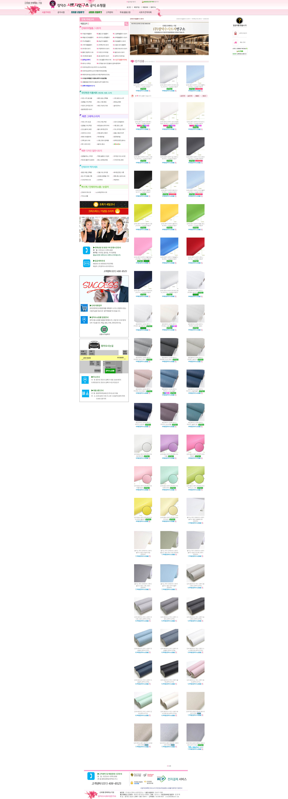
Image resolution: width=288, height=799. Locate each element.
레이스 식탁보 (86, 63)
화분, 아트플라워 (86, 137)
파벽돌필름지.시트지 (120, 37)
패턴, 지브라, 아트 (102, 105)
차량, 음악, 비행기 (102, 133)
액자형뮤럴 (100, 137)
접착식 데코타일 (118, 56)
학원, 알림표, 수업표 (103, 156)
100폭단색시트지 (103, 45)
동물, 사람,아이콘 (118, 133)
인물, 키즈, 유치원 (102, 172)
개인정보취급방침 (161, 788)
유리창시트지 (85, 48)
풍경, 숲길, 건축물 (102, 98)
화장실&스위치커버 (103, 125)
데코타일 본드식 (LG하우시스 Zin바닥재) (93, 67)
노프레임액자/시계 (101, 192)
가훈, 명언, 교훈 (118, 125)
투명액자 (116, 180)
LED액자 (100, 180)
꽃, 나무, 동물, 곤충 (86, 176)
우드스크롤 (84, 196)
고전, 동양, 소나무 (118, 98)
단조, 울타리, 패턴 (86, 129)
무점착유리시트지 (103, 48)
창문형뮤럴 (116, 137)
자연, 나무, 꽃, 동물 (86, 98)
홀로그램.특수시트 (87, 52)
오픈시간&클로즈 (118, 122)
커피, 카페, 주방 (101, 122)
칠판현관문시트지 (86, 109)
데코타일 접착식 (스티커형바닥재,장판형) (94, 71)
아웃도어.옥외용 (102, 52)
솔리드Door (116, 105)
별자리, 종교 (101, 144)
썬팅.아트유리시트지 (120, 48)
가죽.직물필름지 (86, 45)
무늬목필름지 (85, 41)
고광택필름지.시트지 (120, 34)
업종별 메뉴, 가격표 (87, 156)
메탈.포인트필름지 (87, 37)
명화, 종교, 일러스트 (119, 176)
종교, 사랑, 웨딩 (101, 102)
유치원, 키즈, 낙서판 (119, 156)
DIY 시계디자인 (85, 144)
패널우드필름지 (102, 41)
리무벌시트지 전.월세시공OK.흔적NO (108, 63)
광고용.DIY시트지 (103, 56)
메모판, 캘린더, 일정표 (87, 160)
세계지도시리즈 (86, 133)
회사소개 (153, 788)
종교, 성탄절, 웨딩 (102, 160)
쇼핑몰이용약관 (172, 788)
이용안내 (179, 788)
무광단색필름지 (86, 34)
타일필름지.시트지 (119, 41)
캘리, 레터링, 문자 (102, 129)
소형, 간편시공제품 (103, 140)
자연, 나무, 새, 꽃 (86, 122)
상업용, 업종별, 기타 (103, 176)
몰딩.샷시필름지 (102, 34)
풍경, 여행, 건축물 (86, 172)
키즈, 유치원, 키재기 (119, 129)
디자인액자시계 (86, 180)
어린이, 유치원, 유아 (87, 105)
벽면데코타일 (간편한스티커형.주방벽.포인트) (95, 74)
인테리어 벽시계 (86, 192)
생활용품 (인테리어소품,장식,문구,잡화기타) (94, 82)
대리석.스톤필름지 (103, 37)
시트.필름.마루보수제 (104, 60)
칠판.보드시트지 (118, 52)
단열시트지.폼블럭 (119, 45)
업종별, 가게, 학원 (86, 102)
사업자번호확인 (145, 788)
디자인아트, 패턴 (118, 160)
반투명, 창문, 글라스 (119, 140)
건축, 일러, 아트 (85, 140)
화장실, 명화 (117, 102)
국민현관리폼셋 (86, 56)
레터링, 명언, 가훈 (118, 172)
